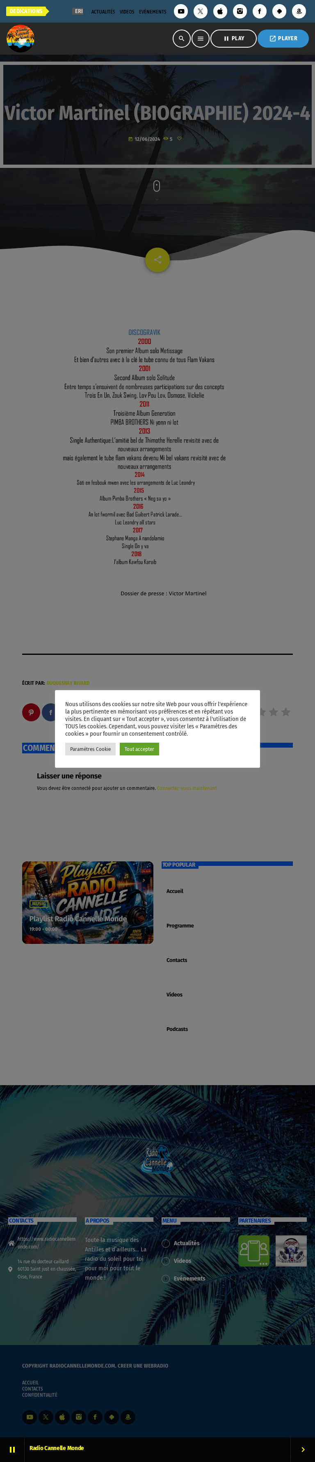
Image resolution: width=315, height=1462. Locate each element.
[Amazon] (299, 11)
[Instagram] (240, 11)
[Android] (279, 11)
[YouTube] (181, 11)
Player (283, 38)
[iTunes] (220, 11)
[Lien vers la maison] (20, 38)
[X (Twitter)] (201, 11)
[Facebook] (260, 11)
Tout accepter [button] (139, 749)
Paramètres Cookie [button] (90, 749)
